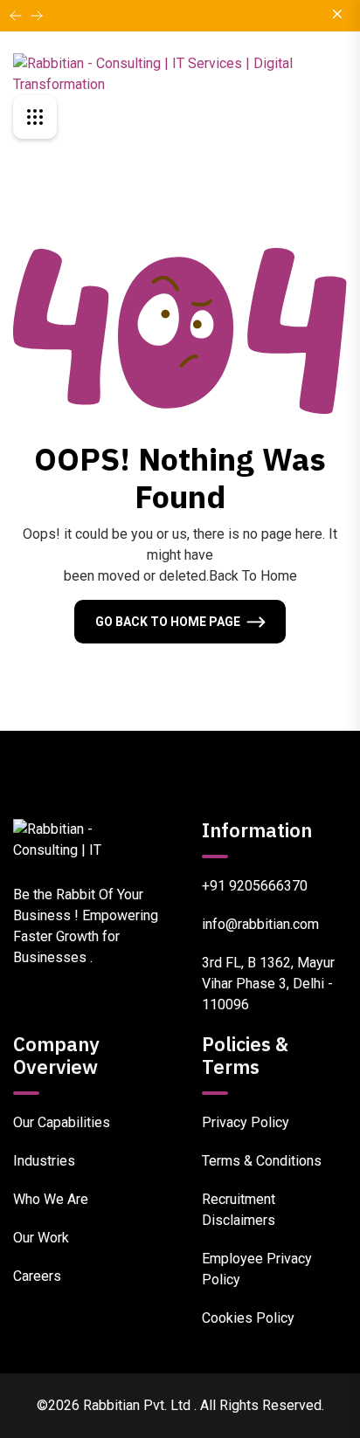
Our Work (41, 1237)
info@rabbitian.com (260, 924)
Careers (37, 1276)
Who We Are (50, 1199)
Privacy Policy (245, 1122)
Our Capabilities (61, 1122)
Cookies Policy (248, 1318)
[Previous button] (37, 16)
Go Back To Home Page (167, 622)
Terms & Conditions (262, 1160)
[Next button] (16, 16)
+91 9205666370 (255, 885)
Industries (44, 1160)
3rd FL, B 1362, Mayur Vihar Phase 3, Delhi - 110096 (268, 983)
